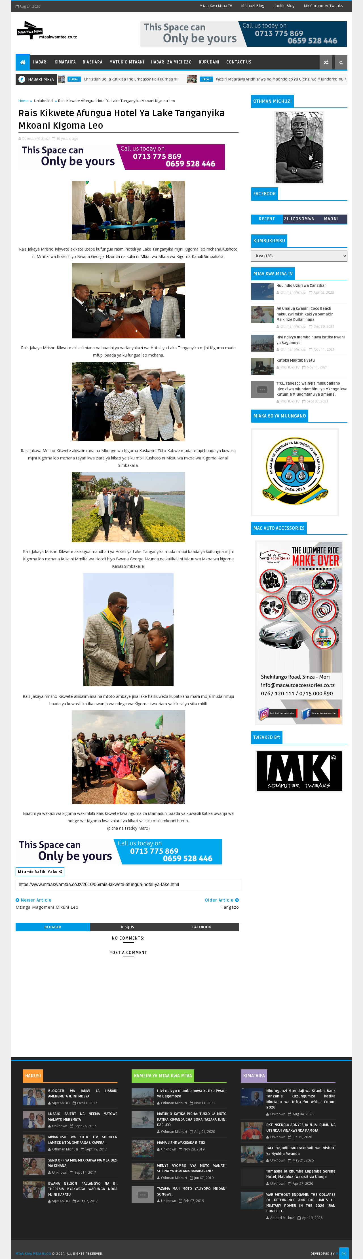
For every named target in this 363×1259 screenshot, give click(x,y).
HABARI (178, 79)
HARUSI (33, 1076)
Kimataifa (65, 62)
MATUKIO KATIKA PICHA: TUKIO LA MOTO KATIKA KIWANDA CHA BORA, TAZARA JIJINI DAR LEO (191, 1119)
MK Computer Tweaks (323, 5)
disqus (127, 927)
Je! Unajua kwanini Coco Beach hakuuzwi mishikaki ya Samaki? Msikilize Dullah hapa (305, 314)
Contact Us (239, 62)
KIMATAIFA (254, 1076)
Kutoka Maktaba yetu (296, 360)
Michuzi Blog (252, 5)
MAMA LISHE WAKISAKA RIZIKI (181, 1143)
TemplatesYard (183, 1246)
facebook (201, 927)
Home (23, 100)
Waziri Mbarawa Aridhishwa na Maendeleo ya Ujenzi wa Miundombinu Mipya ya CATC (264, 79)
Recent (267, 219)
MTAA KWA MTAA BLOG (33, 1254)
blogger (53, 927)
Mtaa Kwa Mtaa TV (215, 5)
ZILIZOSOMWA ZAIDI (299, 220)
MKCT (340, 1254)
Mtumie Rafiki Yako (38, 871)
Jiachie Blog (284, 5)
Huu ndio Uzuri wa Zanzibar (301, 285)
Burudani (209, 62)
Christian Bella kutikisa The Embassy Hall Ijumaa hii (102, 79)
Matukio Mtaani (126, 62)
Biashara (93, 62)
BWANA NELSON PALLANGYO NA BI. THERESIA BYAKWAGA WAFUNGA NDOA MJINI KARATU (82, 1189)
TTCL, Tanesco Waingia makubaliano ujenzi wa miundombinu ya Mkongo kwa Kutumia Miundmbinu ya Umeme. (312, 389)
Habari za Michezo (171, 62)
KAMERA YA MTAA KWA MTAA (163, 1076)
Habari (40, 62)
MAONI (331, 219)
